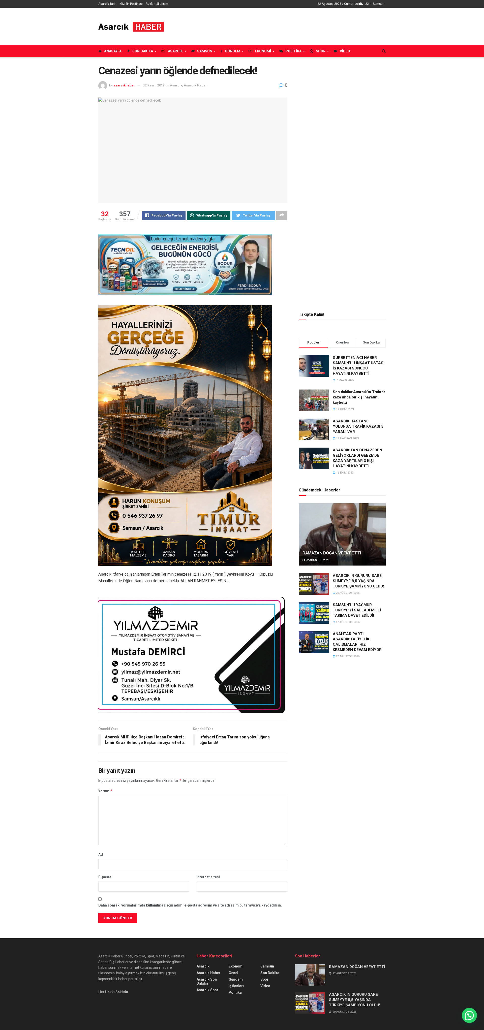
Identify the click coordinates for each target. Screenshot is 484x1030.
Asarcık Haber (195, 85)
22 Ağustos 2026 (317, 560)
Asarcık (175, 51)
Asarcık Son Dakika (207, 981)
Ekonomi (263, 51)
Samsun (204, 51)
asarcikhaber (124, 85)
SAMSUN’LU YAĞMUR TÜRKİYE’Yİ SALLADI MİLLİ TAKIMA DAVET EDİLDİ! (357, 610)
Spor (320, 51)
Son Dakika (142, 51)
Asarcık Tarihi (107, 4)
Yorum (105, 791)
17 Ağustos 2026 (347, 622)
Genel (233, 973)
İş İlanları (236, 986)
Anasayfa (113, 51)
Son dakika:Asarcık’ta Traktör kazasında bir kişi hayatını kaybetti (359, 397)
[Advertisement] (294, 25)
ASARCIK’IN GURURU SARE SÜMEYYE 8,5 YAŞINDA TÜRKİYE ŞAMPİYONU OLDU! (358, 580)
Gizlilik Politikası (131, 4)
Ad (100, 855)
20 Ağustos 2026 (347, 593)
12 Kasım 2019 (153, 85)
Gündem (232, 51)
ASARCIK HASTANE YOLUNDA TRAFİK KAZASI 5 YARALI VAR (358, 426)
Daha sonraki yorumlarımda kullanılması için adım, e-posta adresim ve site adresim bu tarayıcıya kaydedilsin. (190, 905)
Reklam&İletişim (157, 4)
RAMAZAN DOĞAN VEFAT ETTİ (331, 552)
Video (345, 51)
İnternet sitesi (208, 877)
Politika (293, 51)
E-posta (104, 877)
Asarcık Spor (207, 990)
